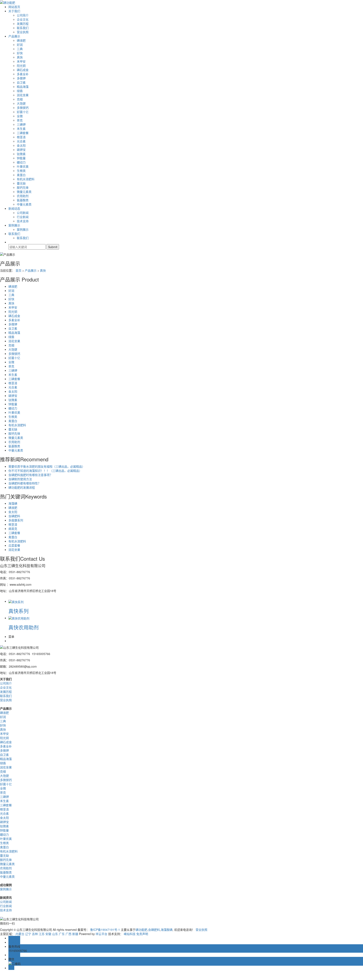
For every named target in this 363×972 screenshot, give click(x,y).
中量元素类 (24, 204)
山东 (55, 934)
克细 (20, 99)
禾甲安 (21, 61)
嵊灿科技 (129, 934)
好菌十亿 (23, 112)
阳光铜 (21, 65)
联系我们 (23, 28)
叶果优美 (23, 166)
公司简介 (23, 15)
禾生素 (21, 128)
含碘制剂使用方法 (20, 479)
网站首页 (14, 7)
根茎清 (21, 137)
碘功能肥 (141, 929)
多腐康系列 (15, 520)
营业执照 (23, 32)
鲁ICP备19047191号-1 (105, 929)
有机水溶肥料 (25, 179)
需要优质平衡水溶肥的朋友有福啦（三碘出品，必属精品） (46, 466)
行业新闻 (23, 217)
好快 (20, 53)
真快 (20, 57)
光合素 (21, 141)
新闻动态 (14, 208)
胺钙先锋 (23, 187)
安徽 (48, 934)
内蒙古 (20, 934)
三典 (20, 49)
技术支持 (23, 221)
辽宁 (28, 934)
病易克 (12, 528)
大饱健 (21, 103)
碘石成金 (23, 70)
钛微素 (21, 154)
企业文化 (23, 19)
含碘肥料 (14, 516)
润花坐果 (23, 95)
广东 (62, 934)
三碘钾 (21, 124)
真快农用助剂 (23, 627)
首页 (18, 270)
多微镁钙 (23, 107)
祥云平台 (101, 934)
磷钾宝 (21, 149)
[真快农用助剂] (18, 618)
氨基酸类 (23, 200)
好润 (20, 44)
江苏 (42, 934)
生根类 (21, 170)
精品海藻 (23, 86)
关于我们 (14, 11)
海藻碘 (12, 503)
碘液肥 (21, 40)
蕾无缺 (21, 183)
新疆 (75, 934)
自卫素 (21, 82)
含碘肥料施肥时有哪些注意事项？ (30, 475)
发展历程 (23, 23)
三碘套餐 (23, 133)
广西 (68, 934)
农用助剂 (23, 196)
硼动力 (21, 162)
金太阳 (21, 145)
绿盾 (20, 91)
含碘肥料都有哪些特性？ (24, 483)
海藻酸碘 (166, 929)
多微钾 (21, 78)
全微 (20, 116)
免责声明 (142, 934)
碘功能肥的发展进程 (21, 487)
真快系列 (18, 610)
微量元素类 (24, 191)
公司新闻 (23, 212)
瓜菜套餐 (14, 545)
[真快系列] (16, 601)
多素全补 (23, 74)
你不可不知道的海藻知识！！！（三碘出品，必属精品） (45, 470)
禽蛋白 (21, 175)
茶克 (20, 120)
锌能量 (21, 158)
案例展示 (14, 225)
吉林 (35, 934)
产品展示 (14, 36)
